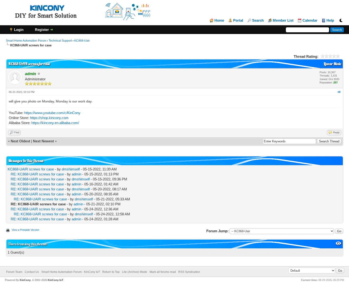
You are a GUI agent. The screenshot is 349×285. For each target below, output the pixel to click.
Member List (283, 20)
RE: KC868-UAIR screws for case (37, 174)
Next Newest (43, 141)
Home (219, 20)
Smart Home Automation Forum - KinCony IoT (70, 272)
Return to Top (111, 272)
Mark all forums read (163, 272)
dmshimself (71, 169)
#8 (339, 92)
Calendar (309, 20)
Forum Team (14, 272)
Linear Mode (332, 64)
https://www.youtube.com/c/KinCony (52, 113)
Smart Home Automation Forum (26, 40)
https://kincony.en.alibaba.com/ (55, 123)
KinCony (25, 280)
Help (330, 20)
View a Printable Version (25, 229)
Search (258, 20)
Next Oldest (20, 141)
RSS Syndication (189, 272)
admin (76, 174)
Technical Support (60, 40)
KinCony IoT (55, 280)
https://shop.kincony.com (49, 118)
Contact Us (32, 272)
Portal (238, 20)
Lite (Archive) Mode (134, 272)
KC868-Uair (82, 40)
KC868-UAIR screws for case (31, 169)
